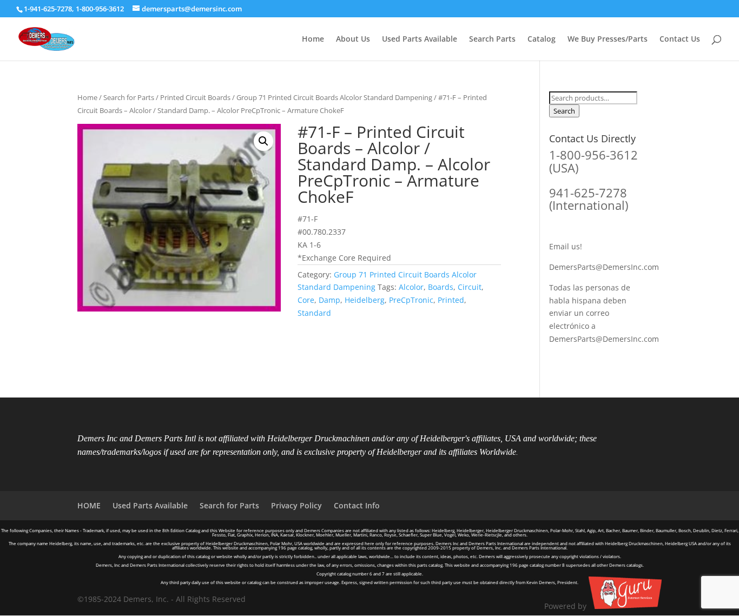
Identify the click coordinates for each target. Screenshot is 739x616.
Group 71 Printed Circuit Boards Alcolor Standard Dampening (334, 97)
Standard (314, 313)
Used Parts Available (419, 39)
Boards (440, 287)
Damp (329, 300)
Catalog (541, 39)
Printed (451, 300)
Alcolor (411, 287)
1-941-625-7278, (50, 9)
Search (564, 111)
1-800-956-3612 (100, 9)
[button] (263, 141)
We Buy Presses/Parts (608, 39)
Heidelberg (365, 300)
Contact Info (357, 505)
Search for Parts (128, 97)
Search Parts (492, 39)
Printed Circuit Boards (195, 97)
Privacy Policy (296, 505)
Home (313, 39)
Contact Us (679, 39)
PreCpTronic (411, 300)
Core (306, 300)
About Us (353, 39)
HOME (89, 505)
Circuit (469, 287)
